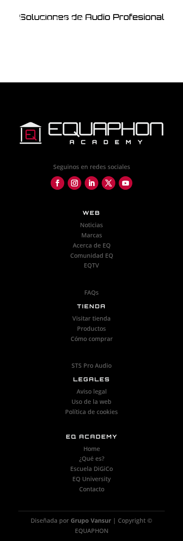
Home (91, 449)
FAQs (91, 292)
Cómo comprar (92, 339)
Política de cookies (91, 412)
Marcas (91, 235)
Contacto (91, 489)
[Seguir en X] (108, 183)
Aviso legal (92, 391)
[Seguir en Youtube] (125, 183)
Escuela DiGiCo (91, 469)
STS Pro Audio (91, 365)
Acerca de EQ (92, 245)
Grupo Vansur (91, 520)
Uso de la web (91, 401)
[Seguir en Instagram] (74, 183)
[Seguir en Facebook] (57, 183)
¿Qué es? (91, 458)
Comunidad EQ (91, 255)
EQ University (91, 479)
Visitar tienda (91, 318)
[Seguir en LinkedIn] (91, 183)
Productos (91, 328)
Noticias (91, 225)
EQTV (91, 265)
